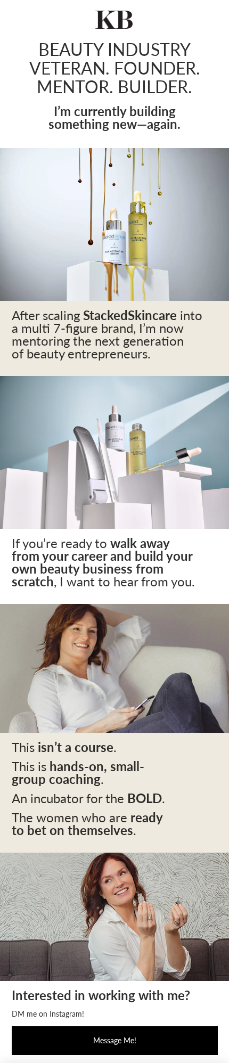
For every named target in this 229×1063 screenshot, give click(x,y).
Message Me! (114, 1040)
